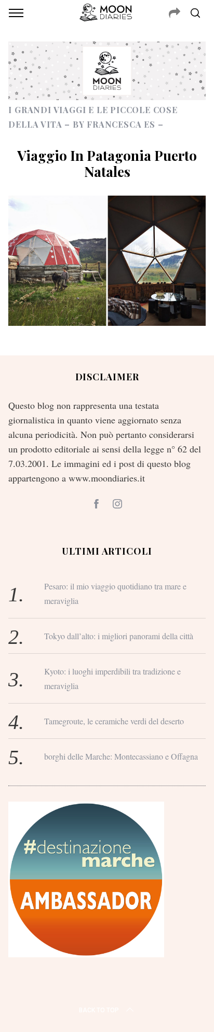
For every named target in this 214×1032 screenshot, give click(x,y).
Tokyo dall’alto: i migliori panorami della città (118, 635)
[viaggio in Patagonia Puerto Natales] (106, 322)
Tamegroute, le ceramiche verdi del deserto (114, 720)
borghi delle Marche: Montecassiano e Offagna (121, 756)
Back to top (99, 1010)
